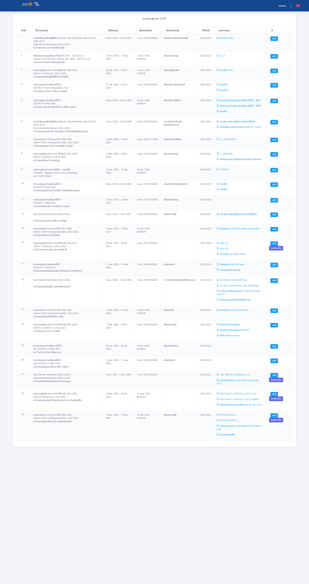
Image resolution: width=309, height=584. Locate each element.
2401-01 (223, 243)
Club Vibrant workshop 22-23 (234, 374)
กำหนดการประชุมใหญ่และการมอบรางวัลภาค (240, 159)
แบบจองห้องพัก (227, 434)
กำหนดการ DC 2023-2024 (232, 253)
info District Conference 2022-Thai (237, 393)
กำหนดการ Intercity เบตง (231, 264)
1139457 (224, 169)
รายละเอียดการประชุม (229, 269)
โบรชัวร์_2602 (226, 37)
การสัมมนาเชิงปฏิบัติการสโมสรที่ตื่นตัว (237, 121)
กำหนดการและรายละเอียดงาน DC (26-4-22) (240, 404)
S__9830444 (225, 153)
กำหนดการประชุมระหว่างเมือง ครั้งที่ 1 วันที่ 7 (240, 100)
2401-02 (223, 248)
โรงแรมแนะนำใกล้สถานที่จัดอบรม (235, 299)
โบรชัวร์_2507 (226, 70)
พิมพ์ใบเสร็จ (276, 248)
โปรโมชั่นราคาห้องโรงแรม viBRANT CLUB (240, 126)
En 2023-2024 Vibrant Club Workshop (238, 285)
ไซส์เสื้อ (223, 189)
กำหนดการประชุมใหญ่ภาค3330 (234, 329)
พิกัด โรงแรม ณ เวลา (229, 335)
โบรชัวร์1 (223, 84)
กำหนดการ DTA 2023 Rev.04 (233, 309)
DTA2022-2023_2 (228, 420)
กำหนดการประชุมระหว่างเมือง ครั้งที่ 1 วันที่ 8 (240, 105)
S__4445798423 (227, 139)
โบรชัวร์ (223, 111)
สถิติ (274, 38)
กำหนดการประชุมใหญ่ (229, 324)
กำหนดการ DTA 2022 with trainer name (239, 228)
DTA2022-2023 (227, 414)
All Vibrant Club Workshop (233, 279)
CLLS (222, 55)
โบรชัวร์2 (223, 90)
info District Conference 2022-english (238, 399)
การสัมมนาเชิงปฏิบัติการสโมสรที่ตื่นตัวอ (238, 214)
